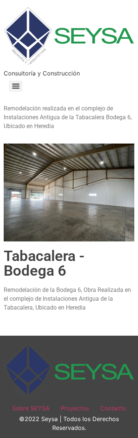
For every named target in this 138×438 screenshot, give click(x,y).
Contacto (113, 408)
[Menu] (15, 86)
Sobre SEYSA (31, 408)
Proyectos (75, 408)
